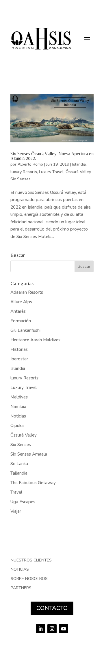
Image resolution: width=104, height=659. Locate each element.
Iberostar (19, 359)
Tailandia (18, 473)
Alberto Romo (30, 164)
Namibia (18, 406)
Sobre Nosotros (29, 579)
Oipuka (17, 425)
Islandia (79, 164)
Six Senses (20, 179)
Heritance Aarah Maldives (35, 340)
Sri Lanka (19, 464)
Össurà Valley (78, 172)
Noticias (18, 416)
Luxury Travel (51, 172)
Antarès (18, 311)
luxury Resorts (23, 172)
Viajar (15, 511)
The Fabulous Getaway (33, 483)
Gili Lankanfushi (25, 330)
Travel (16, 492)
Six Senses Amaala (28, 454)
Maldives (19, 397)
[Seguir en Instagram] (52, 628)
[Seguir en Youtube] (63, 628)
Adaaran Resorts (26, 292)
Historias (19, 349)
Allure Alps (21, 302)
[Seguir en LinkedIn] (40, 628)
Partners (21, 588)
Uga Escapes (22, 502)
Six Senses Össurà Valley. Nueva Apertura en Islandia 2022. (52, 156)
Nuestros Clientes (31, 560)
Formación (20, 321)
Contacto (52, 608)
